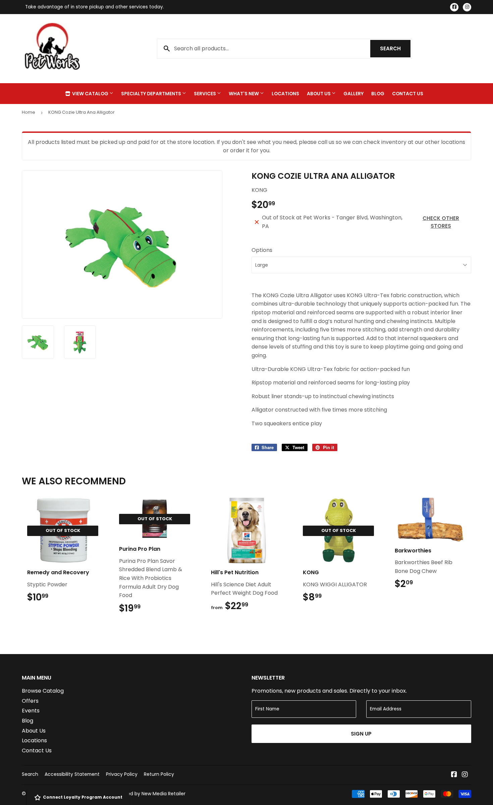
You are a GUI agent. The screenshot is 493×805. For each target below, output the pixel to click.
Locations (285, 93)
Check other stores (441, 222)
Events (31, 710)
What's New (244, 93)
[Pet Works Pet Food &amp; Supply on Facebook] (454, 775)
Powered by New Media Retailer (149, 793)
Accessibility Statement (72, 774)
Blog (377, 93)
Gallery (353, 93)
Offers (30, 701)
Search (395, 48)
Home (28, 112)
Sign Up (361, 733)
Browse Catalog (43, 691)
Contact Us (407, 93)
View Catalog (90, 93)
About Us (319, 93)
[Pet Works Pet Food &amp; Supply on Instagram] (465, 775)
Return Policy (159, 774)
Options (262, 250)
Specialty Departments (151, 93)
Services (205, 93)
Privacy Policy (122, 774)
